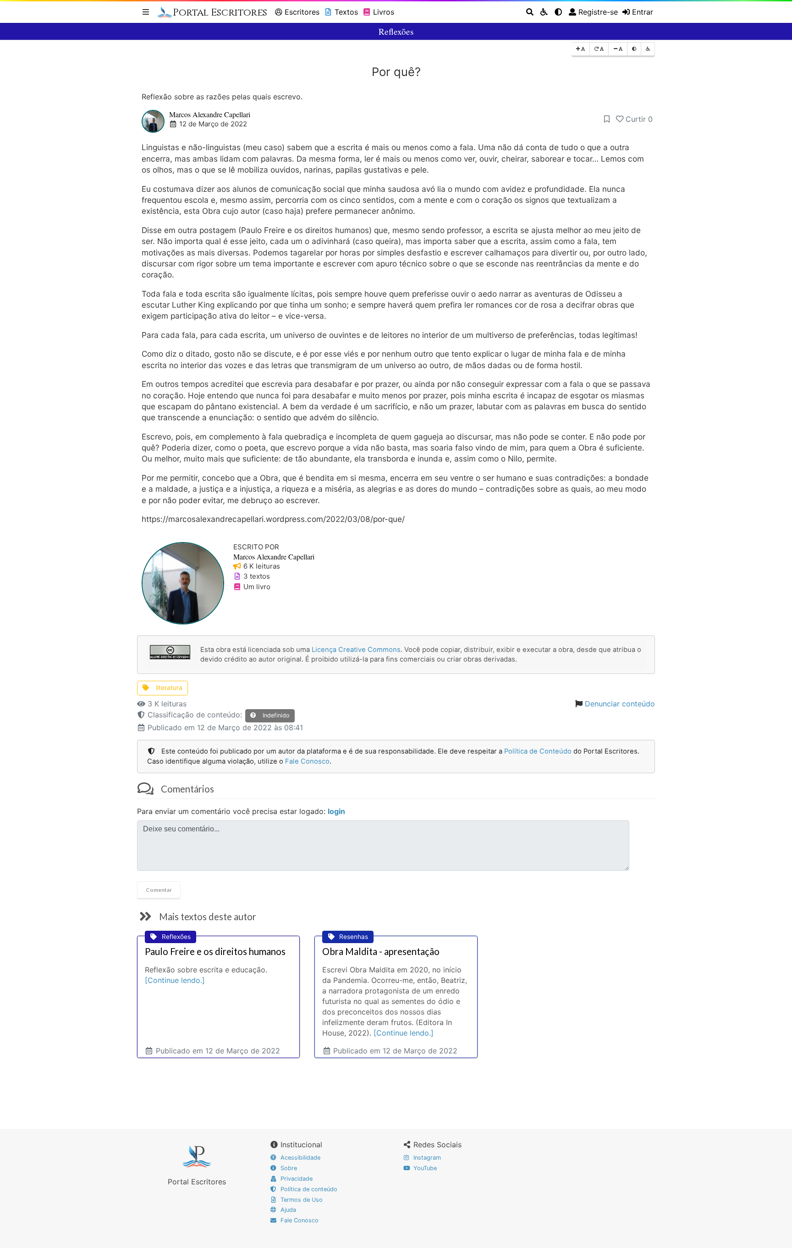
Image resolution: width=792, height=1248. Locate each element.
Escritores (302, 11)
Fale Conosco (307, 761)
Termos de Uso (301, 1199)
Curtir (639, 119)
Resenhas (353, 936)
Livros (383, 11)
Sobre (288, 1168)
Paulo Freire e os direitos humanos (215, 951)
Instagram (426, 1157)
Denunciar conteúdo (620, 703)
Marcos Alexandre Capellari (209, 114)
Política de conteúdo (308, 1189)
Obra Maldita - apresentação (381, 951)
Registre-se (598, 11)
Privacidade (296, 1178)
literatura (168, 687)
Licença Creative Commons (356, 650)
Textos (346, 11)
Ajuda (287, 1209)
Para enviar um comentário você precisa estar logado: (241, 811)
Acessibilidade (299, 1157)
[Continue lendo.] (175, 980)
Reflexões (396, 31)
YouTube (424, 1168)
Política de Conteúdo (538, 751)
